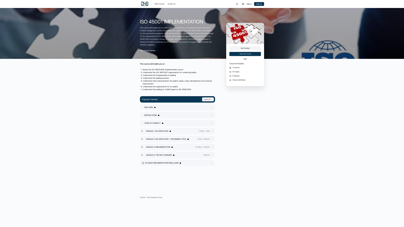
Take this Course (245, 54)
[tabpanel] (177, 77)
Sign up (259, 4)
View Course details (148, 50)
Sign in (249, 4)
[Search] (237, 4)
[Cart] (243, 4)
